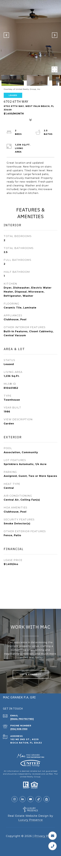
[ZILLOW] (46, 799)
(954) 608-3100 (18, 729)
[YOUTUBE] (30, 799)
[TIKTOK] (38, 799)
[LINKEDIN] (22, 799)
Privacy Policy (44, 836)
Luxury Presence (30, 820)
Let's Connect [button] (30, 674)
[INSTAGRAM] (14, 799)
